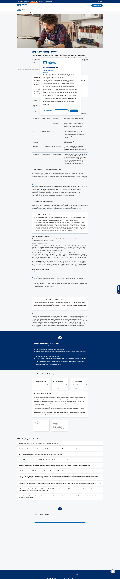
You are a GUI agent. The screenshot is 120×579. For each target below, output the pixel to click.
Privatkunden (20, 1)
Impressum (44, 574)
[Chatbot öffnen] (112, 571)
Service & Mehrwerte (48, 1)
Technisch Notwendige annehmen (61, 110)
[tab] (19, 9)
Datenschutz (49, 574)
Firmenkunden (26, 1)
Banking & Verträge (34, 1)
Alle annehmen (74, 110)
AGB (70, 574)
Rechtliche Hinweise (65, 574)
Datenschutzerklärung (48, 70)
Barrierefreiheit (75, 574)
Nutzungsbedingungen (56, 574)
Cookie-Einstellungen (47, 110)
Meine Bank (41, 1)
